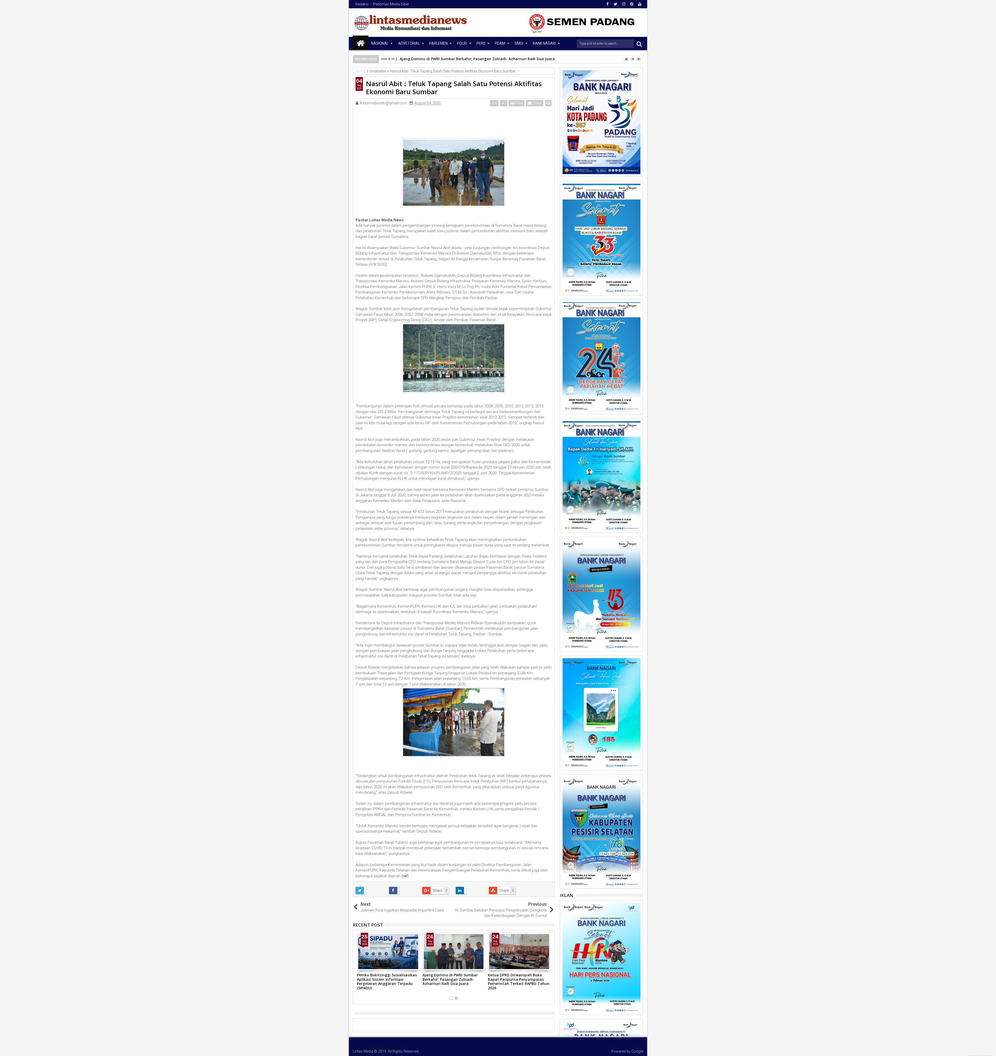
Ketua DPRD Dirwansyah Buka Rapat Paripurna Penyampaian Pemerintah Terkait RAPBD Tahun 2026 (518, 981)
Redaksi (361, 4)
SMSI (519, 43)
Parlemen (438, 43)
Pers (481, 43)
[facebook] (607, 4)
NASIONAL (380, 43)
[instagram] (623, 4)
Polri (462, 43)
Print (518, 103)
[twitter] (615, 4)
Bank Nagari (544, 43)
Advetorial (409, 43)
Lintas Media (363, 1051)
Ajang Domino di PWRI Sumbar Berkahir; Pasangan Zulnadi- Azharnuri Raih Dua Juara (450, 979)
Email (536, 103)
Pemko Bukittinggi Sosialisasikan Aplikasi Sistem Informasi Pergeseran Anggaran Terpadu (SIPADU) (387, 981)
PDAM (500, 43)
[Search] (639, 43)
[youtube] (639, 4)
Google (637, 1051)
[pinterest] (631, 4)
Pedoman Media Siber (391, 4)
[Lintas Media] (360, 43)
